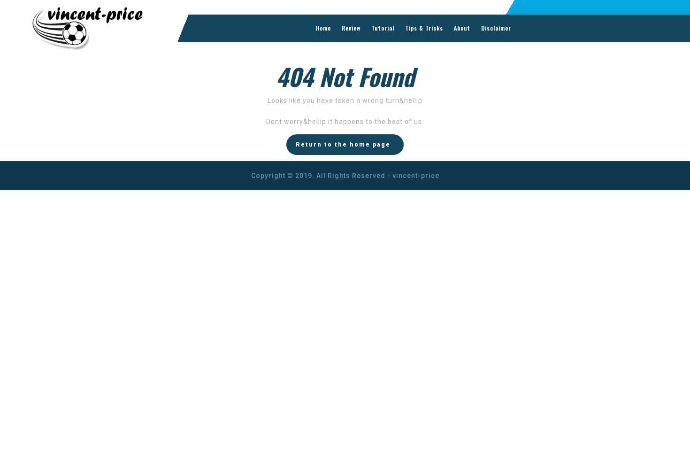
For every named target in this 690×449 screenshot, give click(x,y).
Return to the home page (343, 144)
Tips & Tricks (424, 28)
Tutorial (382, 28)
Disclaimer (496, 28)
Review (351, 28)
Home (323, 28)
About (462, 28)
